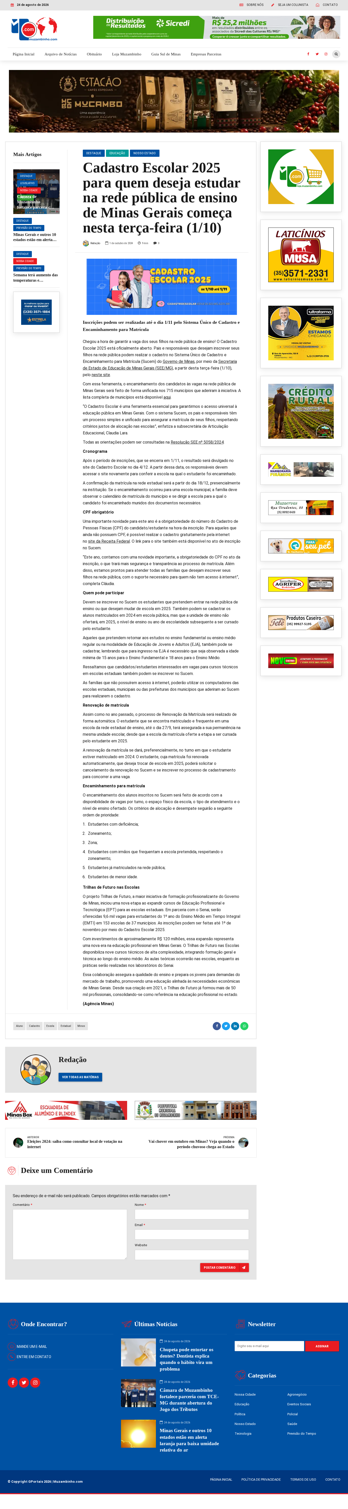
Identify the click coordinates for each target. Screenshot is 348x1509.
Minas (81, 1026)
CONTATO (332, 1479)
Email (140, 1225)
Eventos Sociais (299, 1404)
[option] (162, 287)
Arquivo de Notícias (61, 54)
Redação (95, 243)
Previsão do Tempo (28, 228)
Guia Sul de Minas (166, 54)
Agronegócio (297, 1394)
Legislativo (27, 183)
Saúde (292, 1424)
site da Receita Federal (109, 541)
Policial (292, 1414)
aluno (19, 1026)
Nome (140, 1205)
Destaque (26, 176)
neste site (101, 374)
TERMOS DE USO (303, 1479)
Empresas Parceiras (206, 54)
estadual (66, 1026)
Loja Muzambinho (126, 54)
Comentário (22, 1205)
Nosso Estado (144, 153)
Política (240, 1414)
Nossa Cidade (29, 190)
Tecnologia (243, 1433)
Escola (50, 1026)
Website (141, 1245)
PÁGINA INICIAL (221, 1479)
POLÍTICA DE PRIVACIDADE (261, 1479)
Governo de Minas (179, 361)
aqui (167, 397)
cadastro (34, 1026)
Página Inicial (23, 54)
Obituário (94, 54)
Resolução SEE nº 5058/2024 (197, 442)
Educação (117, 153)
